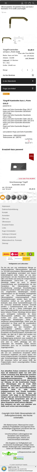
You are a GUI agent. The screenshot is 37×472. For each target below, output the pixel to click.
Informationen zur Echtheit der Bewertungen (20, 470)
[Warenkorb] (29, 3)
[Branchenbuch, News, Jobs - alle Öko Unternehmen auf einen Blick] (18, 457)
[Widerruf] (24, 197)
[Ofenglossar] (19, 197)
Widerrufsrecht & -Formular (12, 240)
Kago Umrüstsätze (9, 231)
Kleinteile (4, 9)
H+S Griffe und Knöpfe (17, 9)
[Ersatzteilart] (8, 197)
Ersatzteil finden (8, 225)
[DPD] (14, 254)
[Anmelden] (22, 3)
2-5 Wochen (10, 60)
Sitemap (5, 243)
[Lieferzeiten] (13, 197)
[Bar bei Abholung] (10, 259)
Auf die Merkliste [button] (9, 75)
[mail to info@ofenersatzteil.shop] (2, 197)
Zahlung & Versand (9, 234)
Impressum (6, 206)
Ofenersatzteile (6, 7)
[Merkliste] (26, 3)
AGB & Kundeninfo (9, 237)
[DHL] (6, 254)
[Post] (22, 254)
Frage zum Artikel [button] (9, 88)
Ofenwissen (6, 222)
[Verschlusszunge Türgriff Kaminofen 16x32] (18, 185)
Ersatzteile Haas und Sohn (23, 7)
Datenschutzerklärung (10, 209)
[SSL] (30, 254)
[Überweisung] (18, 259)
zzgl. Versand (6, 189)
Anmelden (6, 215)
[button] (5, 3)
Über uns (5, 219)
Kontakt (5, 212)
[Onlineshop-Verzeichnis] (26, 452)
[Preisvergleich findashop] (9, 452)
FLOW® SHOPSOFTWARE (18, 465)
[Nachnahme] (26, 259)
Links (4, 228)
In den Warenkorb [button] (9, 81)
